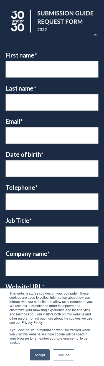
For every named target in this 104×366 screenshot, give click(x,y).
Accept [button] (40, 354)
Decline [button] (63, 354)
